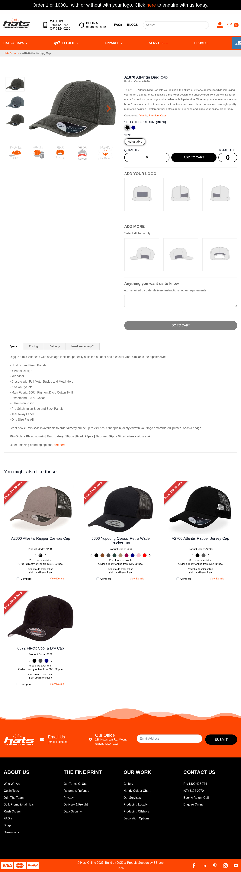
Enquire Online (193, 804)
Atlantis (143, 115)
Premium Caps (157, 115)
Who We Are (12, 783)
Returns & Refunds (76, 790)
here (150, 5)
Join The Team (14, 797)
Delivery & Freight (76, 804)
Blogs (7, 825)
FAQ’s (8, 818)
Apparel (111, 43)
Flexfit (68, 43)
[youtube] (236, 865)
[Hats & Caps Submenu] (27, 43)
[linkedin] (204, 865)
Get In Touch (12, 790)
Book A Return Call (196, 797)
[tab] (13, 346)
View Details (40, 506)
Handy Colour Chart (137, 790)
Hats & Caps (11, 53)
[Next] (45, 555)
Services (157, 43)
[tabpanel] (120, 401)
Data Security (73, 811)
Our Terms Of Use (75, 783)
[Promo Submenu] (209, 43)
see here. (60, 444)
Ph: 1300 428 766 (195, 783)
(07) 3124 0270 (193, 790)
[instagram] (225, 865)
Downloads (11, 832)
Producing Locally (136, 804)
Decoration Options (136, 818)
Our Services (132, 797)
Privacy (69, 797)
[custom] (215, 865)
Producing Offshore (136, 811)
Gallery (128, 783)
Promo (200, 43)
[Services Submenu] (168, 43)
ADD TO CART (194, 157)
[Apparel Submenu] (122, 43)
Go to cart (181, 325)
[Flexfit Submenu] (78, 43)
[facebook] (194, 865)
